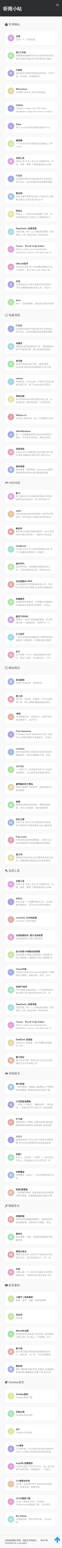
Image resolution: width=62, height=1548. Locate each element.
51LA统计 (23, 1543)
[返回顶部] (57, 1541)
